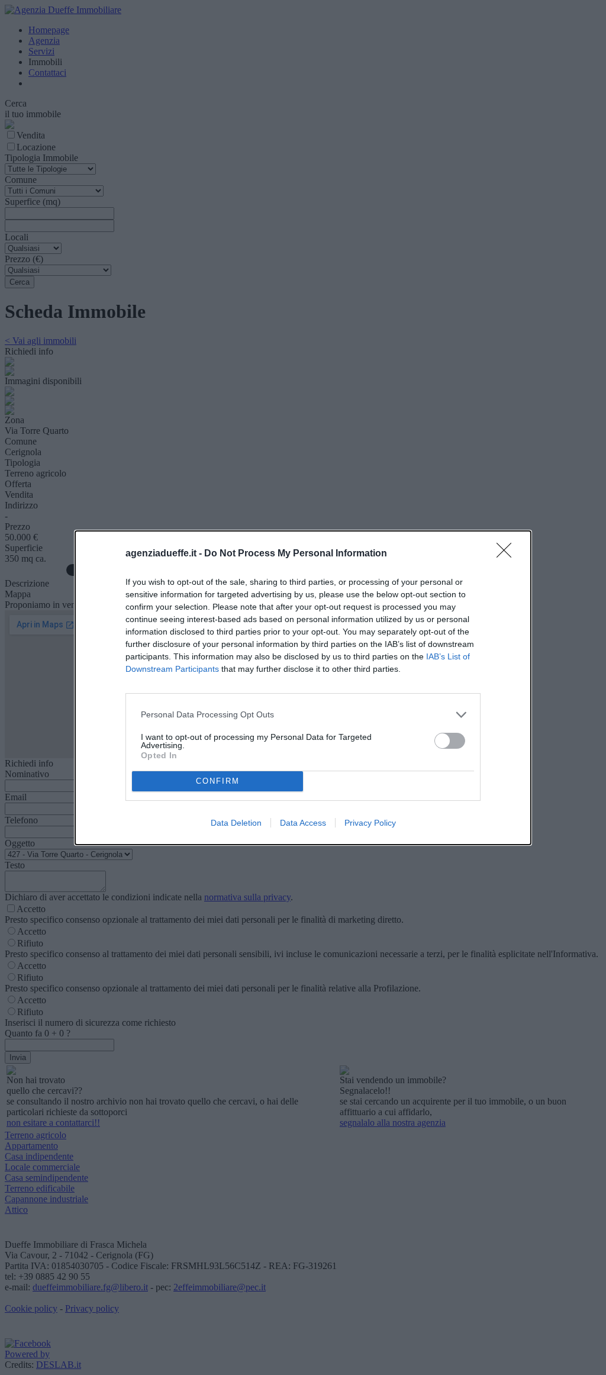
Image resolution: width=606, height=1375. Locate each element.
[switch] (449, 741)
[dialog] (303, 688)
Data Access (303, 822)
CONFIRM (218, 781)
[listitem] (303, 715)
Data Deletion (236, 822)
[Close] (508, 554)
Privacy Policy (370, 822)
